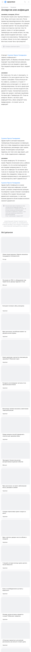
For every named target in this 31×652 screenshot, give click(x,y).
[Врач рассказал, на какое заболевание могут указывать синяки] (15, 480)
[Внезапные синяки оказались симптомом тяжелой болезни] (15, 403)
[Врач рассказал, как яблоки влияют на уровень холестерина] (15, 326)
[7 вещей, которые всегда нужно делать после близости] (15, 558)
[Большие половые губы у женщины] (15, 300)
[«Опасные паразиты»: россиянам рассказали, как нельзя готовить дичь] (15, 635)
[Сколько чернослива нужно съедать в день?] (15, 506)
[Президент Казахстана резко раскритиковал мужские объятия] (15, 455)
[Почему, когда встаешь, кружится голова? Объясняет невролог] (15, 609)
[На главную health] (10, 2)
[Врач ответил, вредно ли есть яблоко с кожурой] (15, 532)
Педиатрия (13, 7)
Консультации (4, 7)
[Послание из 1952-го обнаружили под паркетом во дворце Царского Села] (15, 275)
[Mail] (5, 2)
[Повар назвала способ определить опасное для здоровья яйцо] (15, 429)
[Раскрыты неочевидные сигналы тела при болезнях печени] (15, 377)
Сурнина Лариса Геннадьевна (17, 55)
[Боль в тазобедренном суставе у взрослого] (15, 583)
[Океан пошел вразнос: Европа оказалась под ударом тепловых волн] (15, 249)
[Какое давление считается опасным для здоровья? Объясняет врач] (15, 352)
